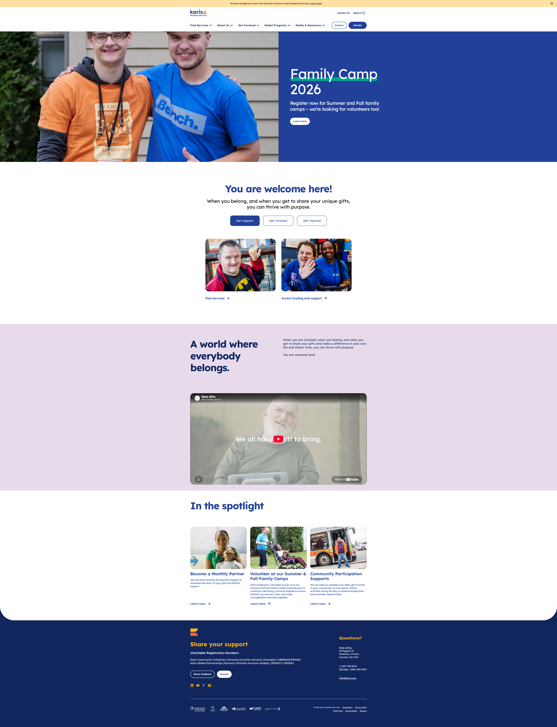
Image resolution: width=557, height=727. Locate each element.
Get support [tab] (244, 220)
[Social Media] (192, 685)
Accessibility (347, 707)
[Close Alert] (552, 3)
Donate (357, 25)
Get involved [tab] (278, 220)
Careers (339, 25)
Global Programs (275, 25)
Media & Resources (308, 25)
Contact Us (343, 12)
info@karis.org (347, 678)
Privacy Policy (361, 707)
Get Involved (247, 25)
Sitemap (363, 711)
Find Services (199, 25)
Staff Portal (338, 711)
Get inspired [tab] (312, 220)
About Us (223, 25)
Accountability (351, 711)
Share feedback (202, 674)
